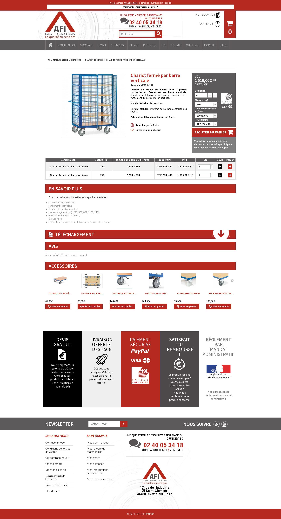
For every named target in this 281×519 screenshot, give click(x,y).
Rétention (150, 45)
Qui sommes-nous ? (57, 457)
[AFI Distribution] (60, 25)
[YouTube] (224, 424)
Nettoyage (118, 45)
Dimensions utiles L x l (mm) (206, 110)
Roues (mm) (201, 119)
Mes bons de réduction (100, 479)
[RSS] (217, 424)
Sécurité (176, 45)
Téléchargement (74, 234)
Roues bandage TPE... (221, 293)
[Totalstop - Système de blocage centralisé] (59, 280)
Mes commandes (97, 442)
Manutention (66, 45)
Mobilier (210, 45)
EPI (164, 45)
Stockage (86, 45)
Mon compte (97, 436)
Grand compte (53, 463)
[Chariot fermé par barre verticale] (94, 105)
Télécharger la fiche (147, 125)
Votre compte (204, 14)
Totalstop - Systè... (59, 293)
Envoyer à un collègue (148, 130)
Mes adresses (95, 463)
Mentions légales (55, 469)
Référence (136, 85)
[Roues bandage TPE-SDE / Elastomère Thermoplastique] (220, 280)
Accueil (50, 45)
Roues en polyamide (188, 293)
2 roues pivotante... (124, 293)
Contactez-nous (55, 442)
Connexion (206, 23)
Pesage (134, 45)
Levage (102, 45)
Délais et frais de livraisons (55, 477)
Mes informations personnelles (97, 471)
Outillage (193, 45)
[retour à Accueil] (50, 60)
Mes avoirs (93, 457)
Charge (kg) (201, 100)
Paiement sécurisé (56, 485)
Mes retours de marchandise (96, 450)
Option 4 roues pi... (92, 293)
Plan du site (52, 491)
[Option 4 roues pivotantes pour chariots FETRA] (92, 280)
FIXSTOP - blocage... (156, 293)
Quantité (200, 90)
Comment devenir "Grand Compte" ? (140, 7)
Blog (223, 45)
